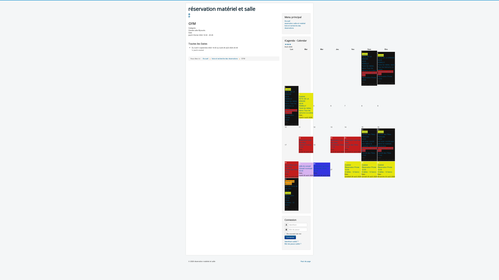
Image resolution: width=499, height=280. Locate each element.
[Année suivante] (289, 44)
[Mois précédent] (287, 44)
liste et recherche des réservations (293, 26)
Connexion (290, 237)
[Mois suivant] (290, 44)
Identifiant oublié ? (291, 241)
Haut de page (306, 261)
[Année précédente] (285, 44)
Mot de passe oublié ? (293, 244)
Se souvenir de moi (294, 234)
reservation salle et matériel (295, 23)
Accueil (287, 21)
